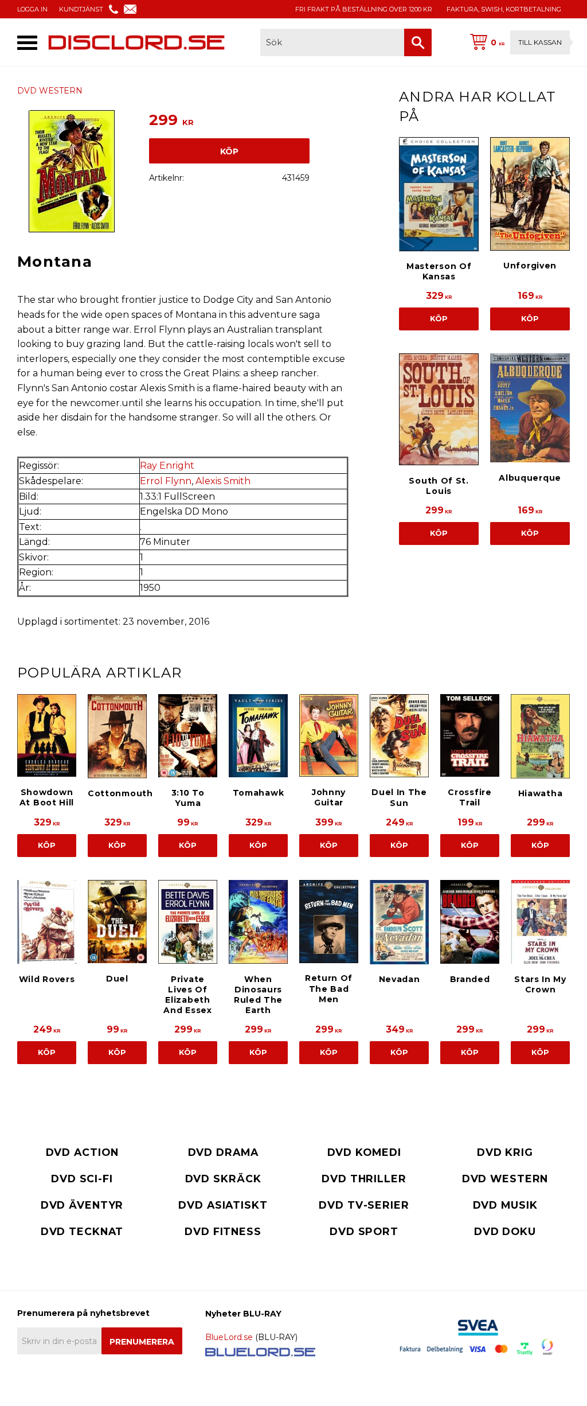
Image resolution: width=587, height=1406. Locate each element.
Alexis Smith (223, 481)
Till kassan (540, 42)
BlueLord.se (229, 1337)
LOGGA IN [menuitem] (32, 9)
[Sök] (418, 42)
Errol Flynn (165, 481)
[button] (27, 43)
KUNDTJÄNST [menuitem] (81, 9)
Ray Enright (167, 465)
